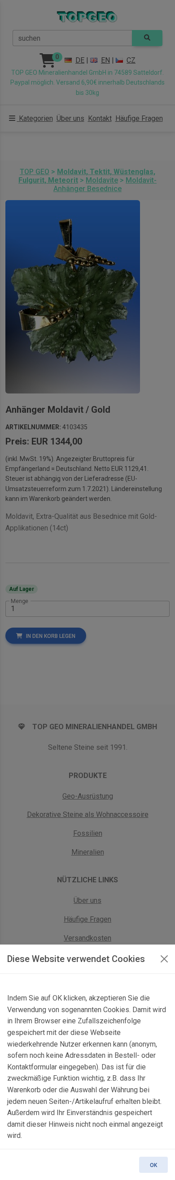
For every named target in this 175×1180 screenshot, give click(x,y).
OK (153, 1165)
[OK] (164, 959)
